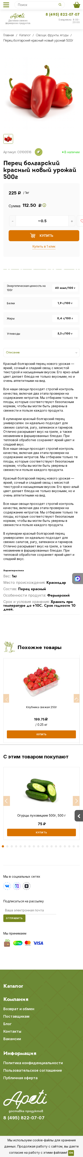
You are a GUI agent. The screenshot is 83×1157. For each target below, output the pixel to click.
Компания (15, 999)
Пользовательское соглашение (32, 1070)
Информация (19, 1053)
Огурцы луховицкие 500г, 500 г (41, 815)
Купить (41, 832)
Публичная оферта (20, 1078)
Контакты (12, 1031)
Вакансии (12, 1039)
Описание (13, 352)
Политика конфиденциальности (33, 1063)
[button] (6, 801)
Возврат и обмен (18, 1009)
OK (71, 1153)
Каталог (13, 986)
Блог (7, 1024)
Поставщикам (16, 1016)
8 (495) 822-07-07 (63, 14)
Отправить (14, 918)
